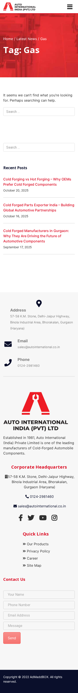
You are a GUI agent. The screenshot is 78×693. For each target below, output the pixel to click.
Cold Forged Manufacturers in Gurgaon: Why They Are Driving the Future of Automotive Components (36, 236)
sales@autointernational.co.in (41, 506)
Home (8, 39)
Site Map (33, 565)
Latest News (26, 39)
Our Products (37, 544)
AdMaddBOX (39, 677)
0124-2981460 (41, 496)
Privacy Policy (38, 551)
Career (32, 558)
